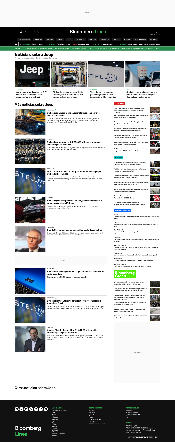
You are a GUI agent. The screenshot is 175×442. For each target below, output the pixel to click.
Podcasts (92, 421)
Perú (53, 423)
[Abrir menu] (16, 32)
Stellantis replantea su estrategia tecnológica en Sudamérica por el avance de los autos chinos (68, 94)
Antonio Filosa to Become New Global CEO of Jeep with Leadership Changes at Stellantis (71, 331)
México (54, 414)
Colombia (55, 418)
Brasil (53, 412)
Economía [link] (153, 39)
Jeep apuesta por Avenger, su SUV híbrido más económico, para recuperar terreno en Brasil (31, 94)
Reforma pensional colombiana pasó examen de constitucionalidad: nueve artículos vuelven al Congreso (129, 110)
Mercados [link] (50, 39)
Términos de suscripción (133, 414)
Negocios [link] (117, 39)
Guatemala (55, 435)
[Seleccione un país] (38, 32)
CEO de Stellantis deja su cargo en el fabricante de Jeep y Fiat (74, 230)
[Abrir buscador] (21, 32)
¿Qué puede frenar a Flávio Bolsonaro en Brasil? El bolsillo (132, 266)
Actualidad (92, 416)
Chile (53, 421)
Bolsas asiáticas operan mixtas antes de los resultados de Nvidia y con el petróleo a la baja (44, 48)
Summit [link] (60, 39)
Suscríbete (129, 410)
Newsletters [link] (38, 39)
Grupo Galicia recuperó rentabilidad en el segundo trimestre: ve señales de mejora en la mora (110, 48)
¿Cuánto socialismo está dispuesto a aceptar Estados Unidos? (134, 261)
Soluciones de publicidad (133, 432)
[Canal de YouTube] (26, 409)
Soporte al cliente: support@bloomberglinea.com (140, 430)
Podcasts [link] (127, 39)
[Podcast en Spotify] (46, 409)
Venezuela (55, 419)
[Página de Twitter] (21, 409)
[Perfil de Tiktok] (41, 409)
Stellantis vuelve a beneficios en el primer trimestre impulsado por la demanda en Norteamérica (141, 94)
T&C (127, 418)
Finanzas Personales (95, 419)
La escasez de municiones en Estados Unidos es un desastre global (135, 255)
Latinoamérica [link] (80, 39)
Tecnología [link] (92, 39)
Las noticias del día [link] (24, 39)
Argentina (55, 416)
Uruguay (54, 428)
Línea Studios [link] (105, 39)
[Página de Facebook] (17, 409)
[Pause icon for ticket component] (16, 44)
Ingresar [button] (157, 32)
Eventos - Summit (131, 425)
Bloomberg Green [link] (140, 39)
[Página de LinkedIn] (36, 409)
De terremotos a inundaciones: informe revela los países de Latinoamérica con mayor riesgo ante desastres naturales (129, 297)
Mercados (92, 412)
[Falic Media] (148, 35)
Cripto (91, 418)
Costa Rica (55, 430)
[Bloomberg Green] (137, 274)
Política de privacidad (132, 412)
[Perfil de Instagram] (31, 409)
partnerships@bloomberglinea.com (137, 427)
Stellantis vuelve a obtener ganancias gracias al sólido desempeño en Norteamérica (103, 94)
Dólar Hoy (92, 414)
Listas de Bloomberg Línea (97, 423)
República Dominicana (58, 433)
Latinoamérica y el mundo (59, 410)
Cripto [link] (69, 39)
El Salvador (55, 432)
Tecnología (129, 416)
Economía (92, 410)
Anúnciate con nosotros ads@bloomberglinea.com (141, 429)
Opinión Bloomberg (122, 211)
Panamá (54, 426)
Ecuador (54, 425)
